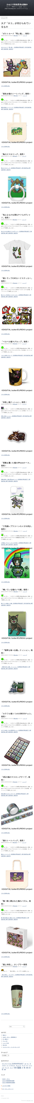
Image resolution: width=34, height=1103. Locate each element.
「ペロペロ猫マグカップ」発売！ (15, 341)
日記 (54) (5, 1045)
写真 (15, 1067)
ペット (7, 1067)
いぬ (25, 1063)
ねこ (28, 1063)
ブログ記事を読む (5, 86)
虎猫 (27, 1068)
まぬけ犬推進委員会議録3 (17, 4)
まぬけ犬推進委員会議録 (8, 1080)
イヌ (7, 1065)
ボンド (11, 1067)
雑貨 (5, 1069)
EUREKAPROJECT (17, 1063)
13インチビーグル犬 (6, 1063)
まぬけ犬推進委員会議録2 (8, 1082)
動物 (19, 1067)
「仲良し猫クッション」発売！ (14, 402)
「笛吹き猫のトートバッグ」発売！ (16, 93)
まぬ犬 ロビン (6, 1079)
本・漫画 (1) (5, 1039)
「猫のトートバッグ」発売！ (13, 840)
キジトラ (18, 1065)
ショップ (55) (6, 1043)
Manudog (16, 35)
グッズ (23, 1065)
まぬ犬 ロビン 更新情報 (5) (10, 1037)
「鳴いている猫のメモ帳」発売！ (15, 589)
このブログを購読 (6, 1085)
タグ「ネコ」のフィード (7, 1089)
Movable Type (30, 1100)
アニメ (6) (5, 1041)
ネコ (27, 1065)
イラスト (12, 1065)
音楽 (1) (4, 1035)
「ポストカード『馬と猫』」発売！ (16, 33)
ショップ (25, 35)
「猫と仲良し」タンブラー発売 (14, 964)
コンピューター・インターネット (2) (11, 1047)
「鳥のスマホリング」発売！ (13, 154)
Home (2, 1095)
